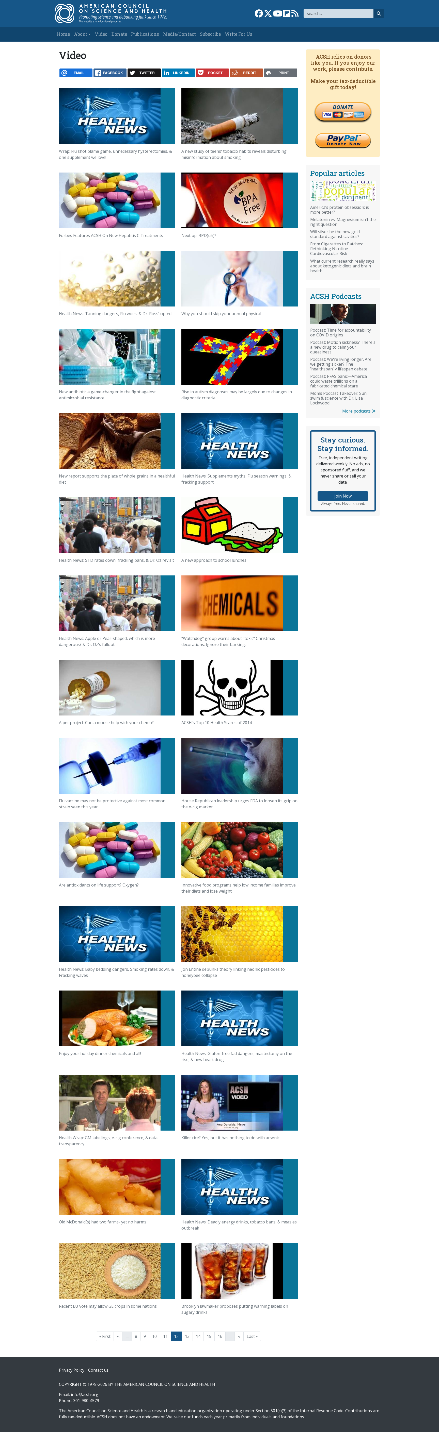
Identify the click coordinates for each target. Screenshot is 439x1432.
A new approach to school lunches (213, 560)
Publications (145, 34)
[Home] (116, 13)
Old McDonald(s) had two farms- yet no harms (102, 1222)
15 (211, 1336)
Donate (119, 34)
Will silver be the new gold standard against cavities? (335, 234)
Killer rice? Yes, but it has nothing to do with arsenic (230, 1137)
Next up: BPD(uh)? (198, 235)
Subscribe (210, 34)
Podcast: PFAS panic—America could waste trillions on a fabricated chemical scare (338, 381)
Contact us (98, 1370)
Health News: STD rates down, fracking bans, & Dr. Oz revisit (116, 560)
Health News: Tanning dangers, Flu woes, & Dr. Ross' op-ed (115, 313)
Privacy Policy (71, 1370)
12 (178, 1336)
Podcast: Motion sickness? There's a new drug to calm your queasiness (342, 347)
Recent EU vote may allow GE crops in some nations (108, 1306)
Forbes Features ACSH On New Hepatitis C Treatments (111, 235)
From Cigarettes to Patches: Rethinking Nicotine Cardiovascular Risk (336, 248)
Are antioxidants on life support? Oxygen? (99, 885)
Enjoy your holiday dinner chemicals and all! (100, 1053)
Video (101, 34)
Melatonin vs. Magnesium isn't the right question (343, 222)
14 (200, 1336)
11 (167, 1336)
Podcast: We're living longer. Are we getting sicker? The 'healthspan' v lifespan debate (340, 364)
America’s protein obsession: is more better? (339, 209)
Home (63, 34)
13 (189, 1336)
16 (221, 1336)
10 (156, 1336)
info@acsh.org (84, 1394)
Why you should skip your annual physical (221, 313)
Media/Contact (179, 34)
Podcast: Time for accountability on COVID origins (340, 332)
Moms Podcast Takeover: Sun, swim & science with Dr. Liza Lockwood (339, 398)
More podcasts (357, 411)
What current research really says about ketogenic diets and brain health (342, 266)
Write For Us (238, 34)
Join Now (343, 496)
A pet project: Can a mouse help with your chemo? (106, 722)
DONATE (343, 107)
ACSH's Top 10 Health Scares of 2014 (216, 722)
